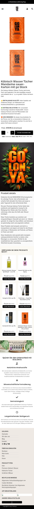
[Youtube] (9, 444)
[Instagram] (2, 444)
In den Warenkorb (23, 133)
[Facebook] (5, 444)
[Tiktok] (7, 444)
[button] (2, 9)
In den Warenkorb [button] (9, 279)
